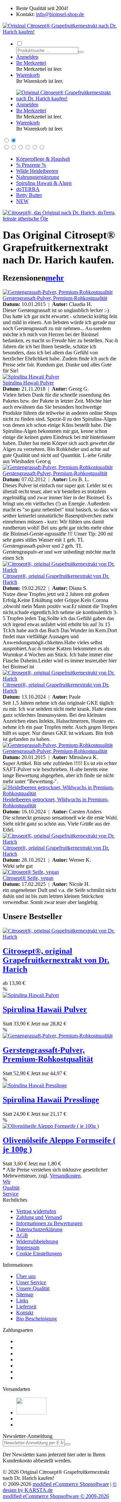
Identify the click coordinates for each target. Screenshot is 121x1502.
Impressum (27, 1247)
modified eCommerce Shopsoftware (71, 1484)
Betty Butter (29, 195)
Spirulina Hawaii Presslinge (51, 1099)
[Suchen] (81, 52)
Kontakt (24, 1312)
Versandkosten (65, 1176)
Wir (6, 1182)
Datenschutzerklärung (39, 1229)
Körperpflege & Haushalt (43, 159)
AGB (22, 1235)
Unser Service (31, 1282)
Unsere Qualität (32, 1288)
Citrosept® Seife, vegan (28, 878)
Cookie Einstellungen (39, 1253)
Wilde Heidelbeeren (37, 171)
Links (22, 1300)
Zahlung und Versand (39, 1217)
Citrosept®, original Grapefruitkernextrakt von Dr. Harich (56, 960)
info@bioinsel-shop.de (60, 14)
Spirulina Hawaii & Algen (44, 183)
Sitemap (24, 1294)
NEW (22, 201)
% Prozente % (31, 165)
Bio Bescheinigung (36, 1318)
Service (10, 1194)
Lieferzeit (26, 1306)
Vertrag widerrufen (36, 1211)
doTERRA (28, 189)
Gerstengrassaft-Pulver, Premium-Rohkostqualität (55, 298)
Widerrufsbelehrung (37, 1241)
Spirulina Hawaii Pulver (28, 383)
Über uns (26, 1276)
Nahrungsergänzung (37, 177)
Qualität (11, 1188)
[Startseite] (67, 98)
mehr (55, 277)
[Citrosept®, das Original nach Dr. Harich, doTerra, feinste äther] (60, 218)
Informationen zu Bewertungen (49, 1223)
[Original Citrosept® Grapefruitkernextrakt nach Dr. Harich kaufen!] (60, 32)
